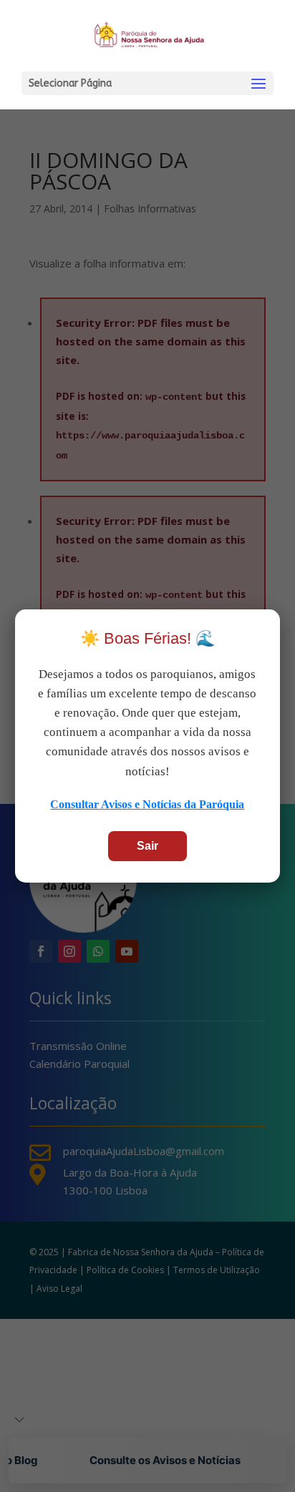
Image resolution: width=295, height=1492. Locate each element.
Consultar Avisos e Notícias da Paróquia (147, 804)
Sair (147, 846)
